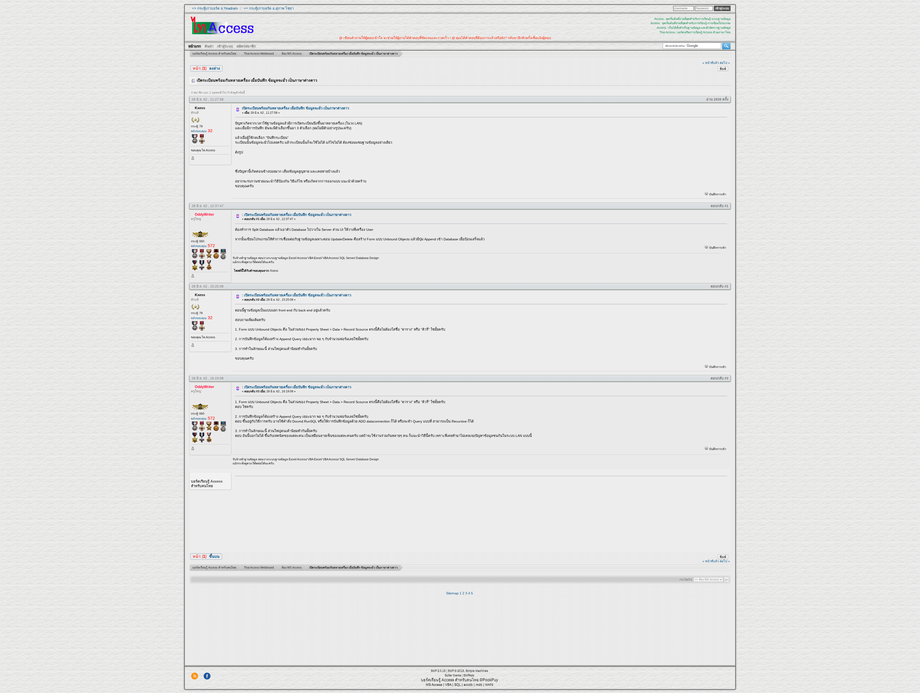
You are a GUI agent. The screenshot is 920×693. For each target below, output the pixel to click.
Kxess (200, 108)
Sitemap (452, 593)
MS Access (434, 684)
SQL (457, 684)
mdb (479, 684)
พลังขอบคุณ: (202, 131)
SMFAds (468, 675)
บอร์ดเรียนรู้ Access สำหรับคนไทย (450, 680)
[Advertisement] (479, 513)
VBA (448, 684)
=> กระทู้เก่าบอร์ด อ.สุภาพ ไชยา (269, 8)
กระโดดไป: (686, 579)
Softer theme (453, 675)
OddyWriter (204, 214)
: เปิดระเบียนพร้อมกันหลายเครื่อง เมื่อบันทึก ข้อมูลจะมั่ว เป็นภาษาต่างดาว (296, 215)
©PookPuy (489, 680)
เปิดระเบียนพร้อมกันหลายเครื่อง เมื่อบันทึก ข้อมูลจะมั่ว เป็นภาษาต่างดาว (295, 108)
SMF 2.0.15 (438, 670)
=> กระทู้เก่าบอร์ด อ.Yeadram (215, 8)
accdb (468, 684)
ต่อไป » (725, 63)
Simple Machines (477, 670)
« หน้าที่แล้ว (710, 63)
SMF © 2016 (456, 670)
